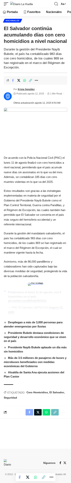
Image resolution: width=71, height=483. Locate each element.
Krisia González (26, 89)
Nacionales (13, 21)
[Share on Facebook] (13, 80)
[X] (64, 462)
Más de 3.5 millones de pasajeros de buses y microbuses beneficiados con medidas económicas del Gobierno (35, 362)
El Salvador (56, 392)
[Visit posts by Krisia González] (8, 96)
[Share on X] (18, 80)
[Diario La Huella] (21, 4)
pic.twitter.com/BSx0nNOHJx (27, 300)
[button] (7, 4)
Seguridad (10, 397)
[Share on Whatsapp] (24, 80)
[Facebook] (60, 462)
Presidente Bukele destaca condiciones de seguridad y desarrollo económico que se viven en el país (35, 337)
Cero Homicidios (37, 392)
